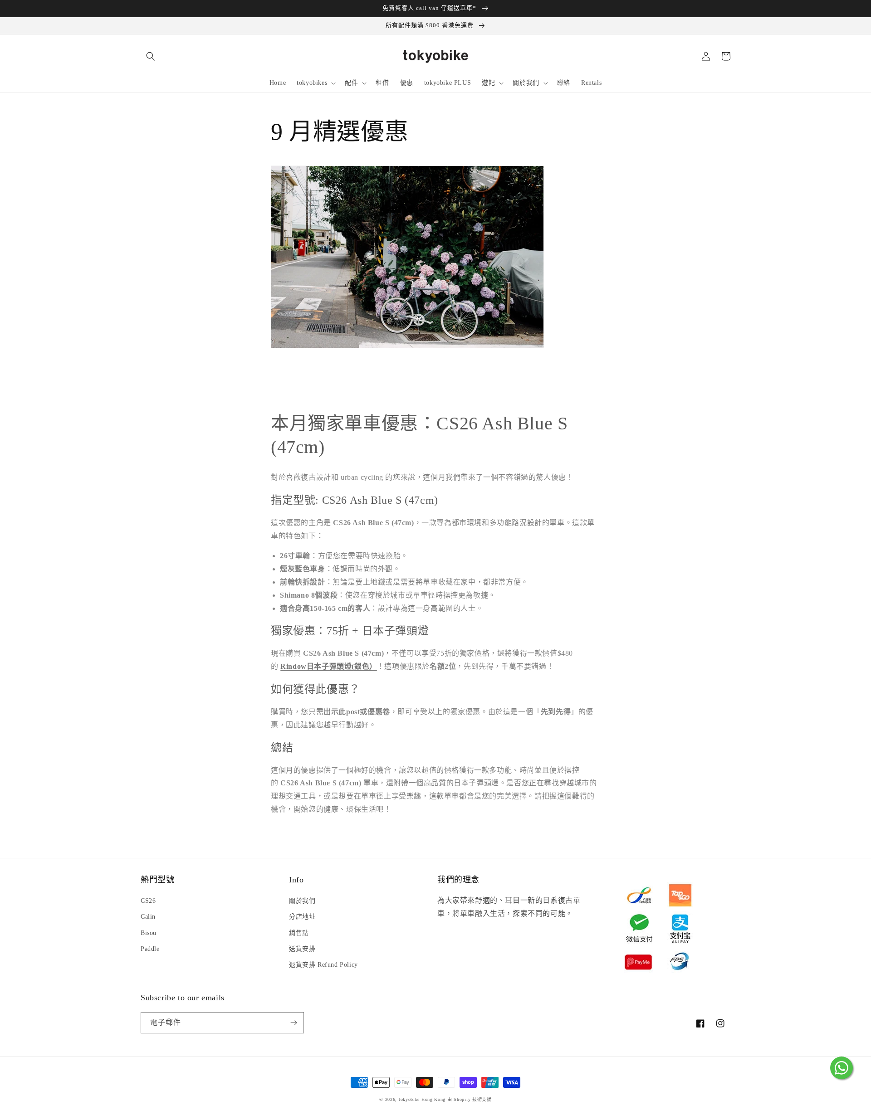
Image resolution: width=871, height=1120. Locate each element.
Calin (148, 916)
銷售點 (299, 933)
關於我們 (302, 900)
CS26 (148, 900)
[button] (151, 56)
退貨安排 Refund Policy (323, 964)
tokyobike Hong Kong (422, 1099)
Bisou (149, 933)
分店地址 (302, 916)
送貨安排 (302, 948)
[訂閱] (293, 1022)
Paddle (150, 948)
